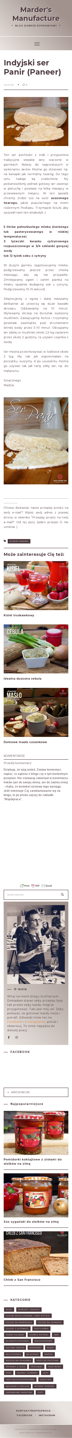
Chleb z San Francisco (22, 1279)
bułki (9, 1309)
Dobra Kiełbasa (15, 1335)
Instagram (47, 1415)
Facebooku (16, 1021)
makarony (36, 1347)
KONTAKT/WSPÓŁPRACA (34, 1410)
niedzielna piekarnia (18, 1360)
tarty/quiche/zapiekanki (20, 1379)
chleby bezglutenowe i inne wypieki (28, 1316)
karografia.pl (43, 1433)
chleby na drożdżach (19, 1322)
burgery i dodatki (29, 1309)
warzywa (45, 1379)
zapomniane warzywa (19, 1392)
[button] (36, 43)
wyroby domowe (19, 541)
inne (56, 1335)
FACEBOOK (25, 1415)
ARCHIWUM (20, 1092)
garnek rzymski (39, 1335)
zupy (40, 1392)
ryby (9, 1373)
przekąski (36, 1367)
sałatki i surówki (27, 1373)
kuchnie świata (15, 1347)
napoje (49, 1354)
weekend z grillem (17, 1386)
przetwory (54, 1367)
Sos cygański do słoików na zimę (31, 1221)
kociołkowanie (44, 1341)
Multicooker (13, 1354)
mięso (50, 1347)
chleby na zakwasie (50, 1322)
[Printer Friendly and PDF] (36, 887)
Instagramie (36, 1021)
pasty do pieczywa (47, 1360)
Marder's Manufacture (36, 14)
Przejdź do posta (17, 622)
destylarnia (41, 1328)
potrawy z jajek (15, 1367)
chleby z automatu (17, 1328)
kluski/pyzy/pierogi (17, 1341)
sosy (45, 1373)
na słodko (32, 1354)
